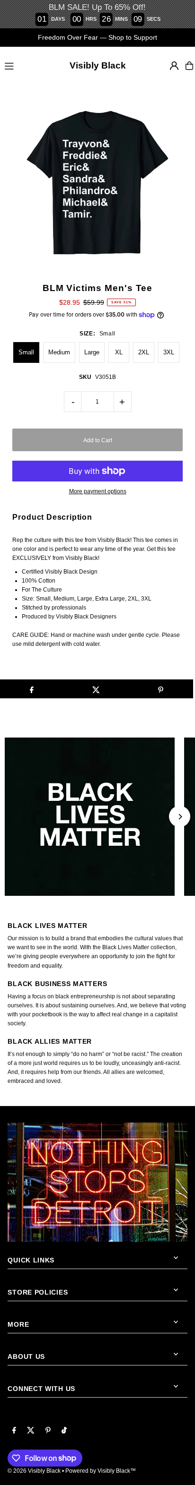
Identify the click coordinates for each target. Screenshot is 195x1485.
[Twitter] (31, 1431)
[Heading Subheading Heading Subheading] (97, 817)
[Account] (174, 65)
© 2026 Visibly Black (34, 1471)
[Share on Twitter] (95, 688)
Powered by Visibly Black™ (100, 1471)
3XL (168, 352)
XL (119, 352)
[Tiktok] (64, 1431)
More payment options (97, 491)
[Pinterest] (48, 1431)
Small (26, 352)
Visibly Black (98, 65)
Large (91, 352)
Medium (59, 352)
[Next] (179, 816)
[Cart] (189, 65)
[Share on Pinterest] (160, 688)
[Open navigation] (23, 65)
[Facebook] (14, 1431)
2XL (143, 352)
